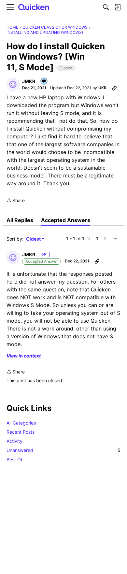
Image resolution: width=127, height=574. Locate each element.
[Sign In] (117, 7)
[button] (13, 84)
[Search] (106, 7)
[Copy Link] (114, 88)
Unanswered (63, 450)
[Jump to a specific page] (115, 238)
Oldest (34, 239)
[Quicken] (33, 7)
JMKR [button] (28, 81)
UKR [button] (102, 87)
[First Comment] (44, 81)
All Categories (21, 423)
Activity (14, 441)
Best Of (14, 459)
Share (16, 201)
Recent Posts (21, 432)
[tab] (20, 220)
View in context (24, 355)
